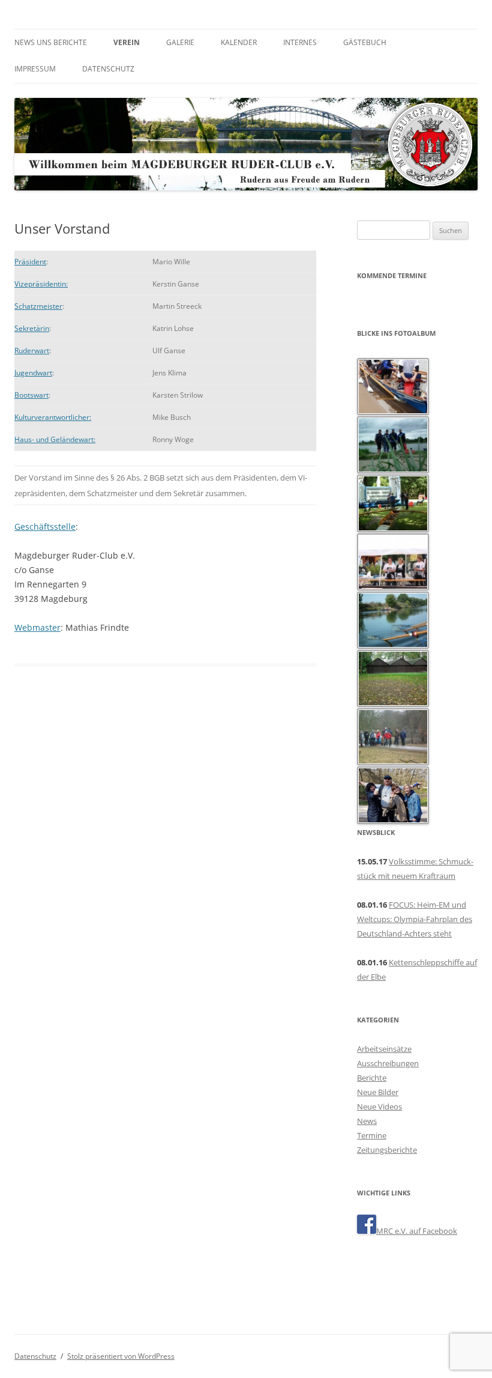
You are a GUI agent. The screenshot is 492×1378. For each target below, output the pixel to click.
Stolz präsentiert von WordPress (121, 1356)
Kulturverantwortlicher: (52, 417)
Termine (371, 1135)
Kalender (239, 42)
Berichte (371, 1077)
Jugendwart (33, 373)
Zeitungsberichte (387, 1149)
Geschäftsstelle (45, 526)
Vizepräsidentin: (41, 284)
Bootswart (31, 395)
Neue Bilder (377, 1092)
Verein (126, 42)
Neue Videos (379, 1106)
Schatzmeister (38, 306)
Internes (300, 42)
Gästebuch (364, 42)
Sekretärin (31, 328)
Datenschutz (108, 69)
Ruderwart (31, 350)
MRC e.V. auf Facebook (416, 1230)
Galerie (180, 42)
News (367, 1120)
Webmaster (37, 627)
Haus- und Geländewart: (54, 439)
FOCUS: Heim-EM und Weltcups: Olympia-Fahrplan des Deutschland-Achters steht (414, 919)
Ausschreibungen (388, 1063)
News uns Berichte (50, 42)
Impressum (35, 69)
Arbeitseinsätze (384, 1048)
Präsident (30, 261)
